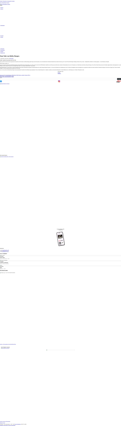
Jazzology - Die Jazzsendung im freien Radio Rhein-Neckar (8, 344)
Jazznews (1, 7)
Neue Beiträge (2, 50)
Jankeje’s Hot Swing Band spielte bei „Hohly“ (7, 76)
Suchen (1, 77)
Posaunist (26, 75)
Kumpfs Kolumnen (59, 73)
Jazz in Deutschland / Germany (4, 2)
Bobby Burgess (18, 75)
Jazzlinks (1, 37)
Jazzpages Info (9, 1)
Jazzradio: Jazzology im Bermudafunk (5, 421)
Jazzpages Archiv (2, 75)
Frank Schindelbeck (18, 424)
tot (29, 75)
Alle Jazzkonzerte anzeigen (4, 270)
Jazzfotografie (2, 25)
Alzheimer (14, 75)
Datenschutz (5, 1)
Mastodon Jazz (2, 52)
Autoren (13, 1)
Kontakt (1, 1)
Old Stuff (1, 51)
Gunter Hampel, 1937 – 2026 (5, 251)
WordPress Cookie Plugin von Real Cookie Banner (7, 425)
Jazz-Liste (1, 35)
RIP (12, 75)
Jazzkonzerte (2, 48)
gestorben (22, 75)
